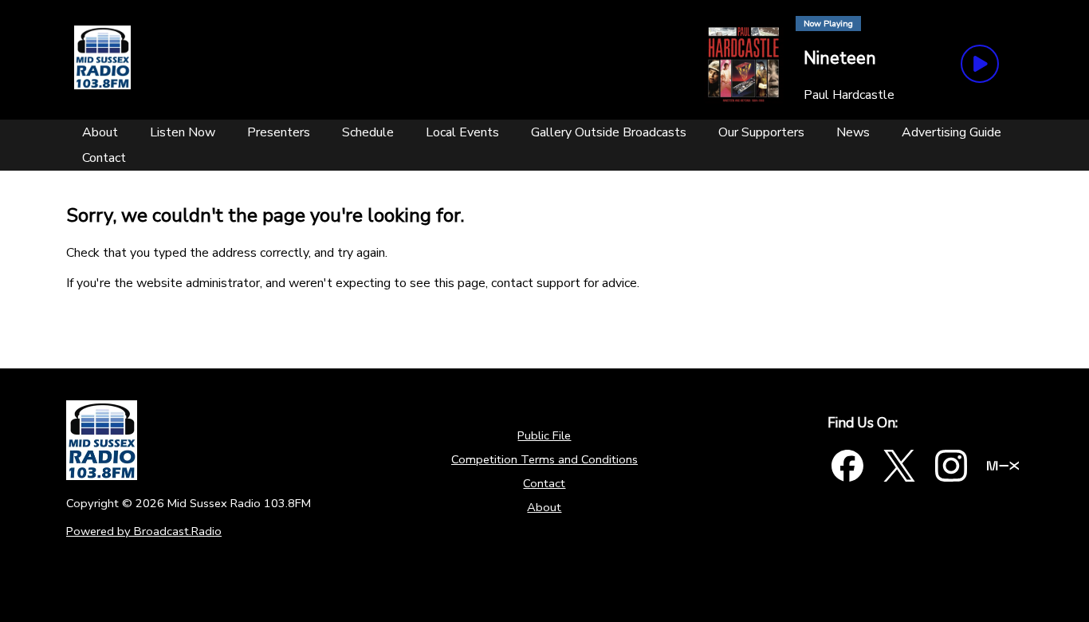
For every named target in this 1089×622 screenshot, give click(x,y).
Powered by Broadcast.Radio (144, 531)
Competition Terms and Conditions (544, 459)
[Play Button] (980, 64)
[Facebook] (847, 466)
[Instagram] (951, 466)
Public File (544, 435)
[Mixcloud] (1003, 466)
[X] (899, 466)
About (544, 507)
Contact (544, 483)
